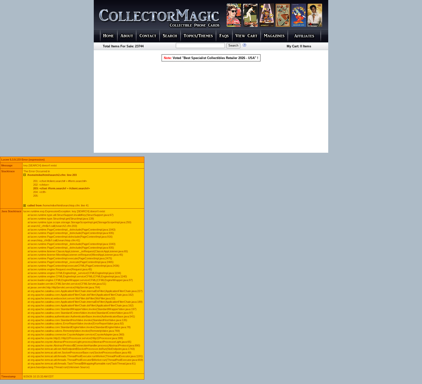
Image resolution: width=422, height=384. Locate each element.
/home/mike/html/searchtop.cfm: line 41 (58, 205)
